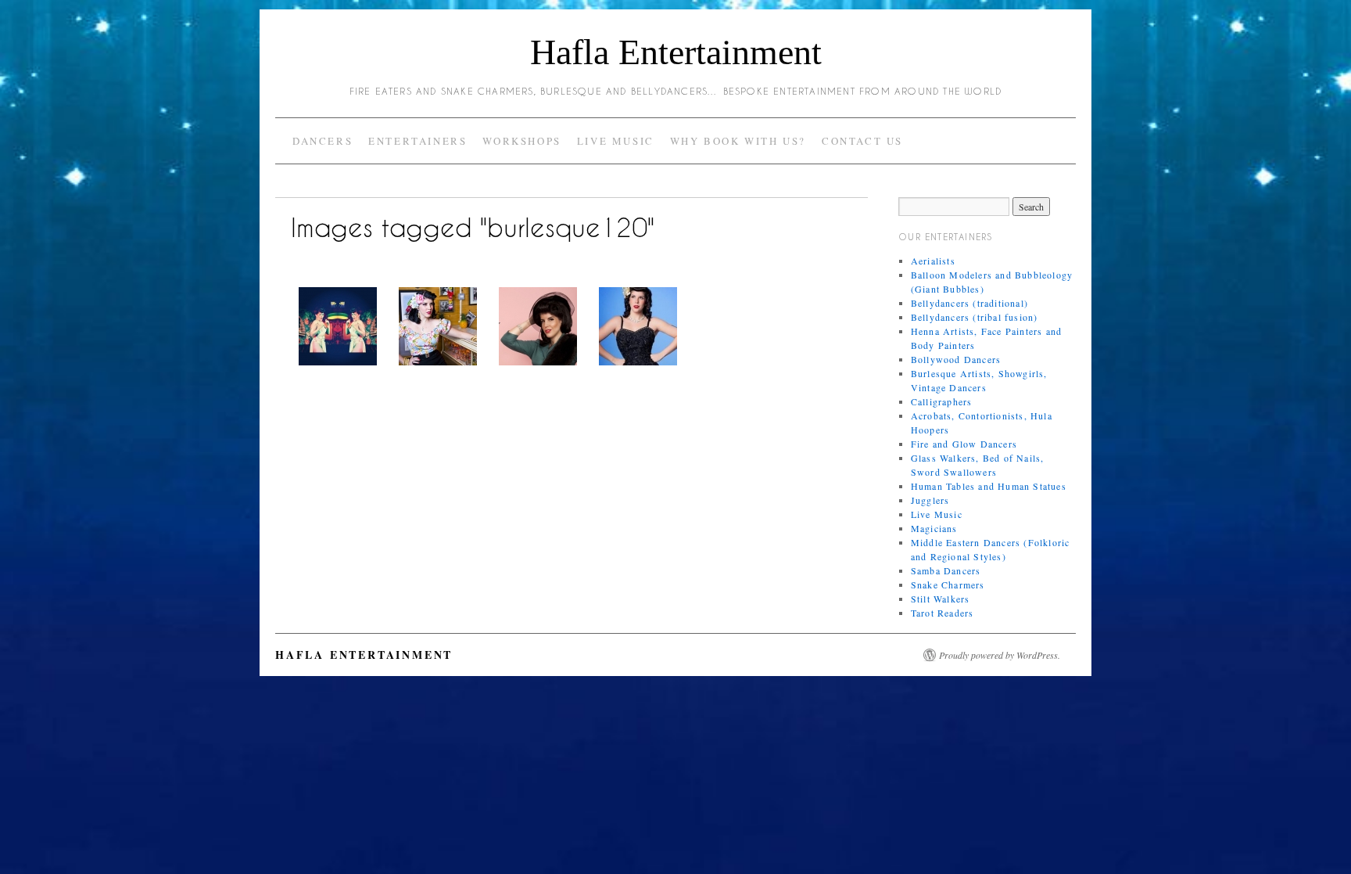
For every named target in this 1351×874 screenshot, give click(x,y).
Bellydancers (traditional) (969, 303)
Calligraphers (942, 401)
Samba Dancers (946, 570)
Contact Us (862, 141)
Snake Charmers (948, 584)
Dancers (322, 141)
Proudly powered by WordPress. (999, 655)
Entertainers (417, 141)
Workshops (521, 141)
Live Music (615, 141)
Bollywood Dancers (956, 359)
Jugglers (930, 500)
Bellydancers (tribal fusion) (974, 317)
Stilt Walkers (940, 598)
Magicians (934, 528)
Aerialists (933, 260)
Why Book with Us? (738, 141)
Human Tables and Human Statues (988, 486)
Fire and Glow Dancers (964, 443)
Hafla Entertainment (676, 52)
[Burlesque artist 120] (337, 326)
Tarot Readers (942, 612)
